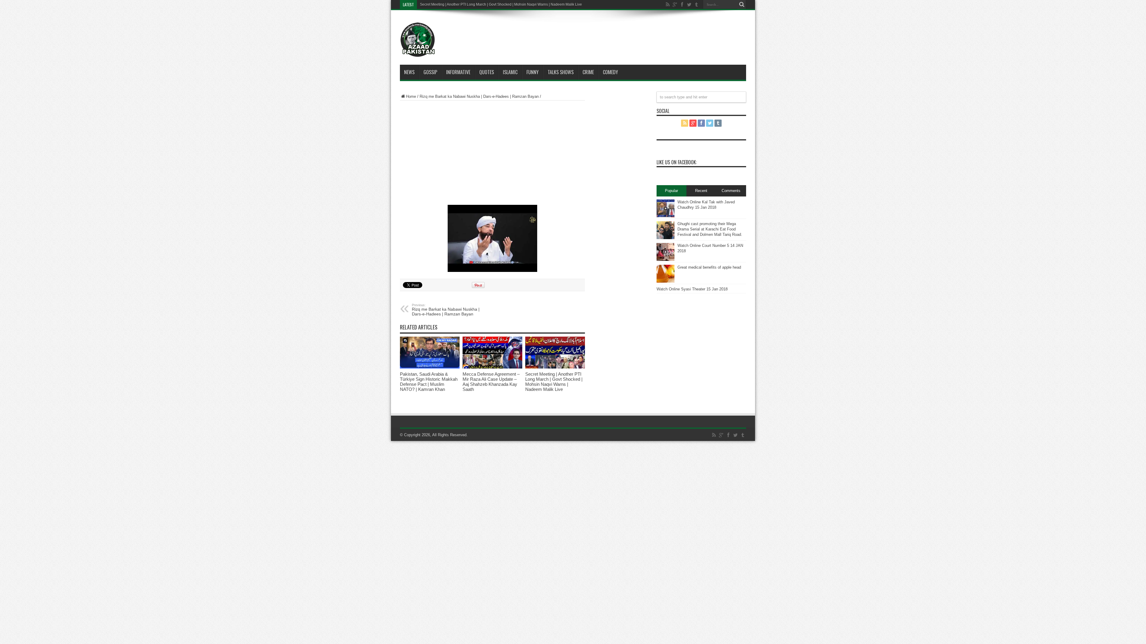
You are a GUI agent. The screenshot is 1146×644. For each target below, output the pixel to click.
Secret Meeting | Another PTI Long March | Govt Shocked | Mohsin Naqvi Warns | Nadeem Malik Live (554, 381)
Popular (671, 190)
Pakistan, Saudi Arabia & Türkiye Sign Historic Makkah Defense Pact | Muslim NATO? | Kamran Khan (429, 381)
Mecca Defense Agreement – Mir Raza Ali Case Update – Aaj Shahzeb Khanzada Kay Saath (491, 381)
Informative (458, 72)
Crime (588, 72)
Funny (532, 72)
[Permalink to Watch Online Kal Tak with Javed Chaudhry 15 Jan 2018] (665, 208)
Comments (731, 190)
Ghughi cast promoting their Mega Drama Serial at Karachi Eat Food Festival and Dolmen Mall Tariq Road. (709, 229)
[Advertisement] (591, 31)
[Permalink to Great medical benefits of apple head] (665, 274)
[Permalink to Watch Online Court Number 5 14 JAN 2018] (665, 252)
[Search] (741, 4)
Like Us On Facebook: (677, 162)
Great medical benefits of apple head (709, 267)
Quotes (486, 72)
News (409, 72)
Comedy (610, 72)
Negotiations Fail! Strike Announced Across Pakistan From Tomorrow (475, 4)
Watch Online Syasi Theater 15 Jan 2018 (692, 289)
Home (411, 96)
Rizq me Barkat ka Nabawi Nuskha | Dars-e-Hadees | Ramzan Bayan (479, 96)
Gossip (430, 72)
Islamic (510, 72)
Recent (701, 190)
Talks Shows (561, 72)
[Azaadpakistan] (418, 39)
